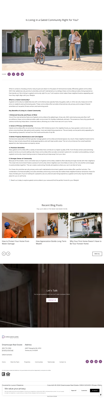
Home (4, 362)
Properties (27, 362)
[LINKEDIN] (91, 361)
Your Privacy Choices (52, 396)
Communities (39, 362)
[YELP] (100, 361)
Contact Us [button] (52, 300)
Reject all (73, 390)
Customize (84, 390)
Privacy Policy (97, 385)
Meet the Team (14, 362)
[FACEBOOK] (87, 361)
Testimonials (51, 362)
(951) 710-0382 (6, 348)
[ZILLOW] (96, 361)
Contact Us (62, 362)
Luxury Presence (17, 385)
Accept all (94, 390)
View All (97, 254)
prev (4, 254)
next (8, 254)
